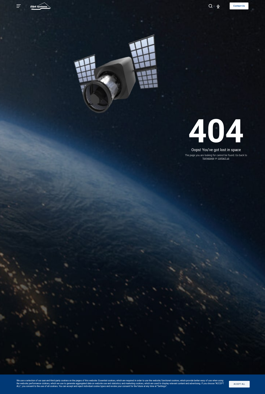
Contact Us (239, 6)
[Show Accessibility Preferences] (218, 6)
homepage (208, 159)
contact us (223, 159)
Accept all (239, 384)
